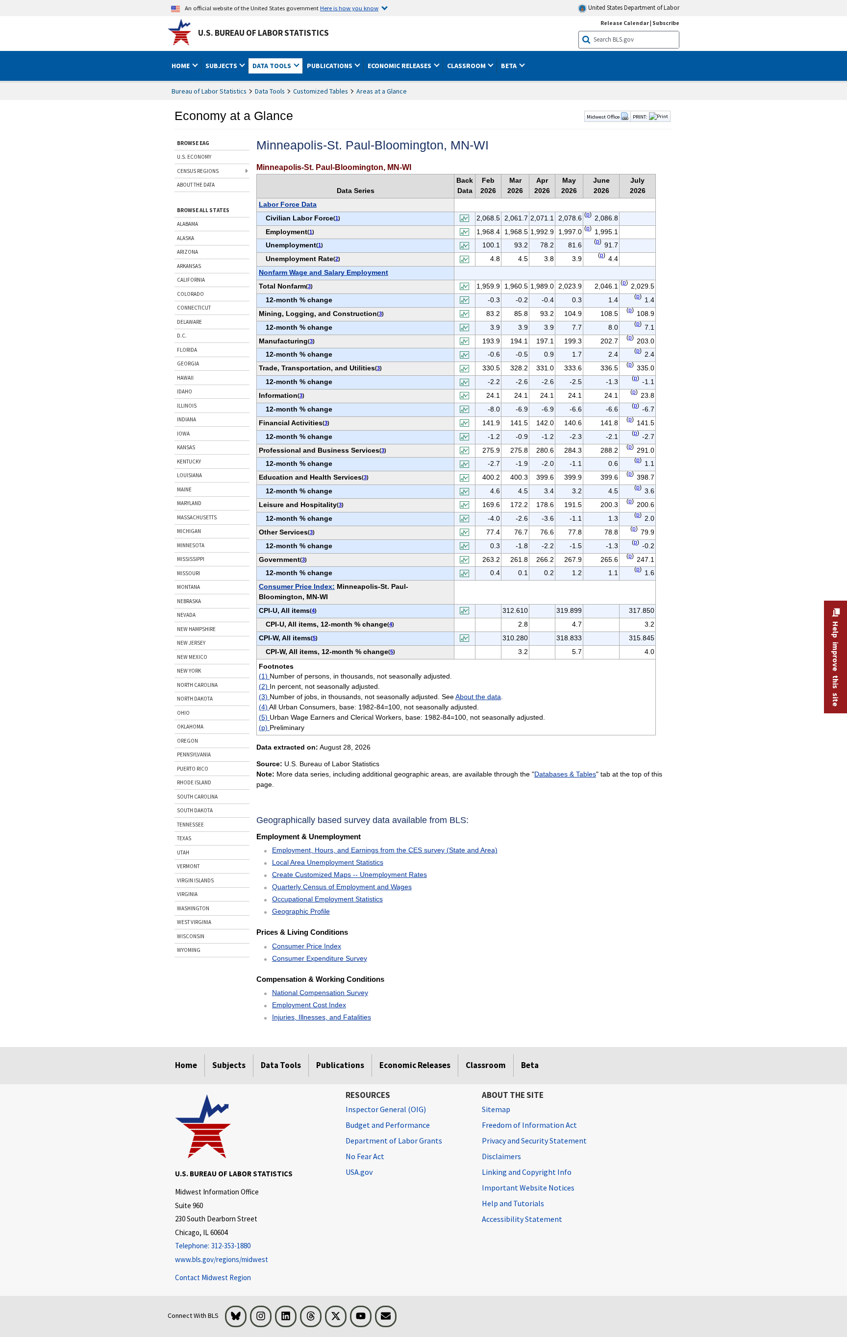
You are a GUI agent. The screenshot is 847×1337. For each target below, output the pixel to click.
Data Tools (270, 91)
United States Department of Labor (633, 7)
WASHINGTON (193, 908)
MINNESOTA (190, 545)
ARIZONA (187, 251)
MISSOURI (188, 573)
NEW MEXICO (192, 657)
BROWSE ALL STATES (203, 210)
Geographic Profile (301, 911)
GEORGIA (188, 363)
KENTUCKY (189, 461)
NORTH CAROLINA (197, 684)
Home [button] (181, 65)
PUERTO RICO (192, 768)
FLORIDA (187, 349)
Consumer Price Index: (297, 586)
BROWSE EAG (193, 143)
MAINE (184, 489)
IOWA (183, 433)
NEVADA (186, 614)
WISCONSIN (190, 936)
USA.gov (359, 1172)
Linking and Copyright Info (527, 1172)
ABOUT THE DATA (196, 184)
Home (186, 1065)
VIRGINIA (187, 894)
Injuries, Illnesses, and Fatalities (321, 1017)
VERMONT (188, 866)
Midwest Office (604, 116)
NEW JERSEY (191, 642)
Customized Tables (320, 91)
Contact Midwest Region (213, 1277)
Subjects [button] (222, 65)
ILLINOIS (187, 405)
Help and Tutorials (513, 1203)
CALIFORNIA (191, 279)
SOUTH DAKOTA (195, 810)
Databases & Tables (565, 774)
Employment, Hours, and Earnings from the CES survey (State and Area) (385, 850)
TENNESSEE (190, 824)
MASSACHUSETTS (197, 517)
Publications (340, 1065)
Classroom (486, 1065)
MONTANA (188, 586)
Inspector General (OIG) (386, 1109)
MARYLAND (189, 503)
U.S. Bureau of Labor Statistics (263, 32)
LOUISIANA (189, 475)
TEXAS (184, 838)
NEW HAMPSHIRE (196, 629)
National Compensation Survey (320, 993)
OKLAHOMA (190, 726)
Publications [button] (330, 65)
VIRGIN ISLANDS (195, 880)
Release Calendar (624, 22)
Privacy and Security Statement (534, 1140)
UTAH (183, 852)
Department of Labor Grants (394, 1140)
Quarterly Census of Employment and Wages (342, 887)
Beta (530, 1065)
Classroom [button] (467, 65)
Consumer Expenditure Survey (319, 958)
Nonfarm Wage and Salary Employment (323, 272)
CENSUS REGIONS (198, 171)
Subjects (229, 1065)
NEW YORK (189, 670)
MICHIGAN (189, 531)
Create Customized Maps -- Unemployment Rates (349, 874)
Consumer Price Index (306, 946)
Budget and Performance (388, 1125)
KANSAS (186, 447)
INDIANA (186, 419)
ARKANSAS (189, 266)
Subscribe (665, 22)
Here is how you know (349, 8)
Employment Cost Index (309, 1005)
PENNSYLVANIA (194, 754)
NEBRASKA (189, 601)
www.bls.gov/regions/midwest (221, 1259)
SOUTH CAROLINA (197, 796)
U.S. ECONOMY (194, 156)
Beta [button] (509, 65)
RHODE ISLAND (194, 782)
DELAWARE (189, 321)
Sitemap (496, 1109)
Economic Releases (414, 1065)
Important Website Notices (528, 1187)
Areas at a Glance (381, 91)
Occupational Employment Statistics (327, 899)
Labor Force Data (288, 204)
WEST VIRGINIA (194, 922)
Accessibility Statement (522, 1219)
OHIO (183, 712)
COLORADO (190, 294)
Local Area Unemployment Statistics (327, 862)
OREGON (187, 740)
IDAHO (184, 391)
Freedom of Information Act (529, 1125)
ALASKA (185, 238)
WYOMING (188, 950)
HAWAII (185, 377)
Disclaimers (501, 1156)
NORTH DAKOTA (195, 698)
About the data (478, 697)
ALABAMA (187, 223)
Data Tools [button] (272, 65)
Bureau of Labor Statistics (209, 91)
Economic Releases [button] (400, 65)
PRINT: (640, 116)
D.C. (182, 335)
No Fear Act (365, 1156)
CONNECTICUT (194, 307)
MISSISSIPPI (190, 559)
